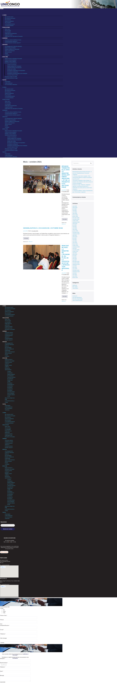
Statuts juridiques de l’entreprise (14, 66)
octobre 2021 (75, 251)
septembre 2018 (76, 271)
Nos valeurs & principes (10, 18)
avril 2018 (75, 274)
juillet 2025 (75, 223)
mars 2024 (75, 242)
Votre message (3, 638)
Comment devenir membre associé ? (13, 42)
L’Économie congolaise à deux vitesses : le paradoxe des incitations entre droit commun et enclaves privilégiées (83, 182)
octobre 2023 (75, 245)
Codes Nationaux (8, 83)
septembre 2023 (76, 246)
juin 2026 (75, 209)
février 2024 (75, 244)
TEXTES (4, 79)
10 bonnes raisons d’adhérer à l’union (13, 39)
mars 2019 (75, 268)
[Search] (91, 163)
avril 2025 (75, 228)
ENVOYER (2, 682)
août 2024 (75, 235)
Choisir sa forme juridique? (11, 60)
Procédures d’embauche (12, 72)
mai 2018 (75, 273)
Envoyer (2, 642)
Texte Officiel (75, 288)
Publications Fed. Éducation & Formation (14, 36)
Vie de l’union (8, 30)
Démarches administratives (11, 62)
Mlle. (4, 612)
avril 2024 (75, 241)
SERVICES (4, 44)
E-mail (2, 629)
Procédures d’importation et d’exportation (16, 70)
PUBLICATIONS (6, 27)
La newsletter (8, 32)
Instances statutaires (9, 21)
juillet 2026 (75, 207)
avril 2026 (75, 211)
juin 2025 (75, 225)
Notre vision (7, 29)
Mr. (4, 609)
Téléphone (3, 633)
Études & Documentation (10, 47)
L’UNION (4, 15)
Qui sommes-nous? (9, 16)
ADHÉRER (4, 38)
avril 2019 (75, 267)
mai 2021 (75, 257)
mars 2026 (75, 213)
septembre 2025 (76, 222)
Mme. (4, 611)
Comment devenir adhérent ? (11, 41)
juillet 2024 (75, 236)
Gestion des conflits (11, 69)
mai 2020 (75, 260)
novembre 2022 (76, 249)
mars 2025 (75, 229)
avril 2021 (75, 258)
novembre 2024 (76, 232)
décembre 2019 (76, 261)
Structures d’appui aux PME (11, 76)
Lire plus (65, 220)
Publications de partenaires (11, 33)
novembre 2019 (76, 262)
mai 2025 (75, 226)
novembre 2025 (76, 219)
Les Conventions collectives (11, 84)
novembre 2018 (76, 270)
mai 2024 (75, 239)
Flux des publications (77, 297)
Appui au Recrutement (10, 50)
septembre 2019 (76, 264)
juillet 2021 (75, 254)
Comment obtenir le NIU (12, 74)
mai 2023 (75, 248)
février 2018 (75, 277)
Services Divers (8, 52)
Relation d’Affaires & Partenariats (12, 49)
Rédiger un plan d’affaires (10, 61)
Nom (1, 623)
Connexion (75, 295)
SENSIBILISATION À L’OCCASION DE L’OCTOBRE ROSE (43, 228)
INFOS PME (5, 56)
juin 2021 (75, 255)
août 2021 (75, 252)
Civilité (2, 608)
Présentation (7, 81)
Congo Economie (8, 34)
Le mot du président (9, 25)
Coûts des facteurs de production (14, 67)
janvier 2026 (75, 216)
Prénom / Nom (3, 615)
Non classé (75, 286)
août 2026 (75, 206)
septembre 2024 (76, 233)
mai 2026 (75, 210)
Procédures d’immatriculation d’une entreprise (17, 73)
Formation (7, 55)
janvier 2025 (75, 230)
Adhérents (64, 224)
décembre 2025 (76, 217)
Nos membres (8, 22)
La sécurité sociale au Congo (11, 78)
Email (1, 671)
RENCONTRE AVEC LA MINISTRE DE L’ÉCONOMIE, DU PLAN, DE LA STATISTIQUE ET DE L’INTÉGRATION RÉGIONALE (66, 258)
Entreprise (2, 658)
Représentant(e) (4, 662)
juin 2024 (75, 238)
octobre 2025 (75, 220)
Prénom (2, 619)
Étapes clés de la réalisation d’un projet (13, 58)
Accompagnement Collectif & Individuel (13, 46)
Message (2, 675)
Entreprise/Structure (4, 625)
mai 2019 (75, 265)
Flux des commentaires (78, 298)
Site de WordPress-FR (77, 300)
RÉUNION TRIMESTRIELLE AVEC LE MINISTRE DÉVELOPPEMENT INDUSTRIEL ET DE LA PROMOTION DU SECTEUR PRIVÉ (66, 176)
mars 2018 (75, 276)
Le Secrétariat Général (10, 24)
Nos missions (8, 19)
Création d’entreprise (11, 64)
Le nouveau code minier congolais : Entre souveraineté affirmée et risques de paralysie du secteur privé (82, 177)
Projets (6, 53)
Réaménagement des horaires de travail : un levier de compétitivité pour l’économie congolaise (82, 173)
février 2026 (75, 214)
